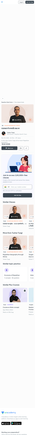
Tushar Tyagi (6, 226)
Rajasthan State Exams (7, 102)
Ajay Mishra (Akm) (8, 310)
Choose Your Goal (9, 2)
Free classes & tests (19, 102)
